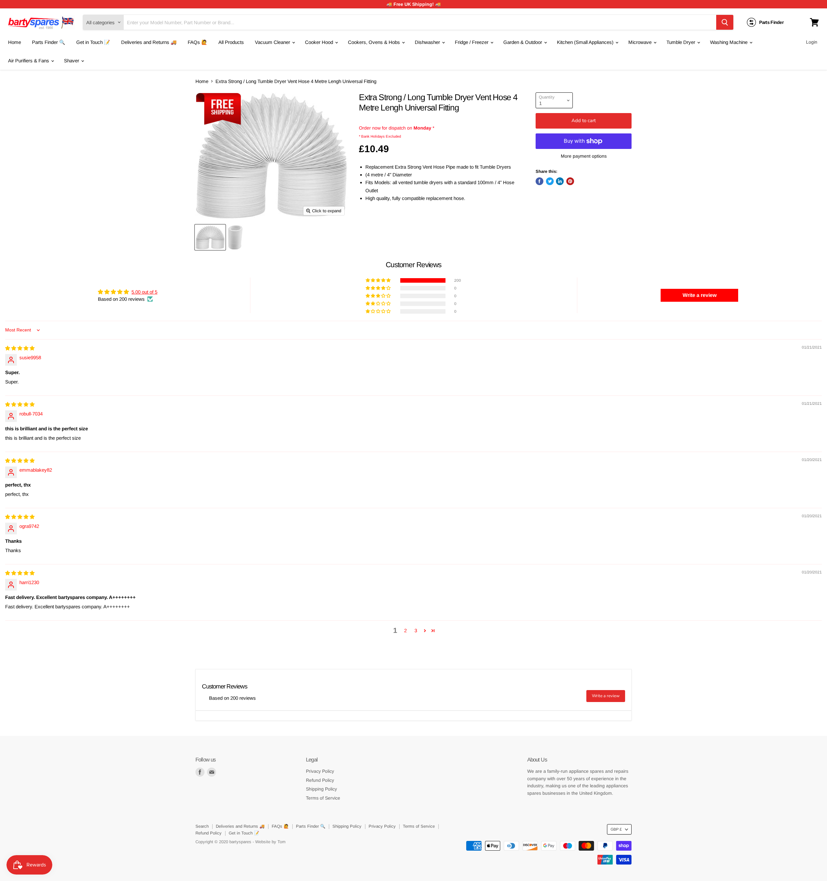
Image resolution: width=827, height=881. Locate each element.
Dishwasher (428, 42)
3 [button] (415, 630)
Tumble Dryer (681, 42)
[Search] (724, 22)
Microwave (640, 42)
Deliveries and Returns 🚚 (149, 42)
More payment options (584, 156)
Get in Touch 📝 (93, 42)
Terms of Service (323, 798)
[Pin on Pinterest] (570, 181)
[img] (20, 348)
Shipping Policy (321, 789)
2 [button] (405, 630)
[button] (379, 280)
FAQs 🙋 (197, 42)
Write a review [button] (700, 295)
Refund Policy (320, 780)
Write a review (606, 696)
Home (14, 42)
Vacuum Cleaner (273, 42)
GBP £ (616, 829)
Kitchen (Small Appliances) (586, 42)
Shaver (72, 60)
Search (202, 826)
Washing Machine (729, 42)
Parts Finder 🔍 (48, 42)
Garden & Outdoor (523, 42)
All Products (231, 42)
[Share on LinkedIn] (560, 181)
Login (811, 42)
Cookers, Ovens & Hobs (374, 42)
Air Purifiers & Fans (29, 60)
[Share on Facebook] (539, 181)
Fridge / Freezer (472, 42)
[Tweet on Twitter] (550, 181)
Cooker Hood (319, 42)
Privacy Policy (320, 771)
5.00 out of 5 (144, 292)
